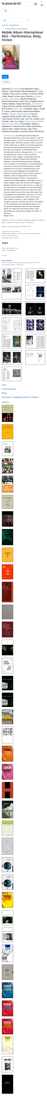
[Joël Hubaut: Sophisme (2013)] (8, 790)
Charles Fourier (9, 136)
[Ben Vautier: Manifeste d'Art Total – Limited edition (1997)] (8, 1084)
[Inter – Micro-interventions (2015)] (8, 717)
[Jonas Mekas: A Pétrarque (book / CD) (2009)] (8, 882)
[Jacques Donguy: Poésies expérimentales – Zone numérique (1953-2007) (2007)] (8, 917)
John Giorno (37, 104)
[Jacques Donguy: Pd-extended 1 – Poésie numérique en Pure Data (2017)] (8, 683)
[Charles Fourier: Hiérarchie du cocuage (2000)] (8, 1045)
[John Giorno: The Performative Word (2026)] (8, 432)
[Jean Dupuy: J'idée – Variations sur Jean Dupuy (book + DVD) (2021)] (8, 572)
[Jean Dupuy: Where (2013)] (8, 735)
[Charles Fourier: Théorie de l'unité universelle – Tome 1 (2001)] (8, 1026)
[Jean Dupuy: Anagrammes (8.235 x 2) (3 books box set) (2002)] (8, 972)
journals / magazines (10, 25)
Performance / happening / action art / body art (20, 397)
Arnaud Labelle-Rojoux (19, 114)
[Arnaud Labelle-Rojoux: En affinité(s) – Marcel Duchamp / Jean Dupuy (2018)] (8, 665)
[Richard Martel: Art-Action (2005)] (8, 953)
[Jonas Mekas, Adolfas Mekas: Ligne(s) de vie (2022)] (8, 555)
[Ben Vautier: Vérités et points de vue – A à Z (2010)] (8, 846)
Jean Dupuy (14, 99)
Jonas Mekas (13, 124)
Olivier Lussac (30, 121)
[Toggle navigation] (5, 10)
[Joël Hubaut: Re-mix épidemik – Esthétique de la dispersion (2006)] (8, 935)
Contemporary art (9, 389)
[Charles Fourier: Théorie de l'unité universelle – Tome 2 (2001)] (8, 1008)
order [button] (5, 77)
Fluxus (4, 393)
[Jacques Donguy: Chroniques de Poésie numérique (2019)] (8, 647)
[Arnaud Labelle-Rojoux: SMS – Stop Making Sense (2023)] (8, 502)
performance (37, 152)
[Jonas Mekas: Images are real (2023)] (8, 537)
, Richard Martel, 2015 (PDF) (13, 265)
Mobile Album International (16, 29)
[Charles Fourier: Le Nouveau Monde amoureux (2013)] (8, 772)
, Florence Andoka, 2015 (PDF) (21, 262)
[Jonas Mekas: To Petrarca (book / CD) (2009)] (8, 864)
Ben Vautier (14, 89)
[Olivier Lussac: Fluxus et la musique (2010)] (8, 828)
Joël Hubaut (18, 109)
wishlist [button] (6, 82)
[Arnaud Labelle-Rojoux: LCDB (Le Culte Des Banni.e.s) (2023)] (8, 484)
